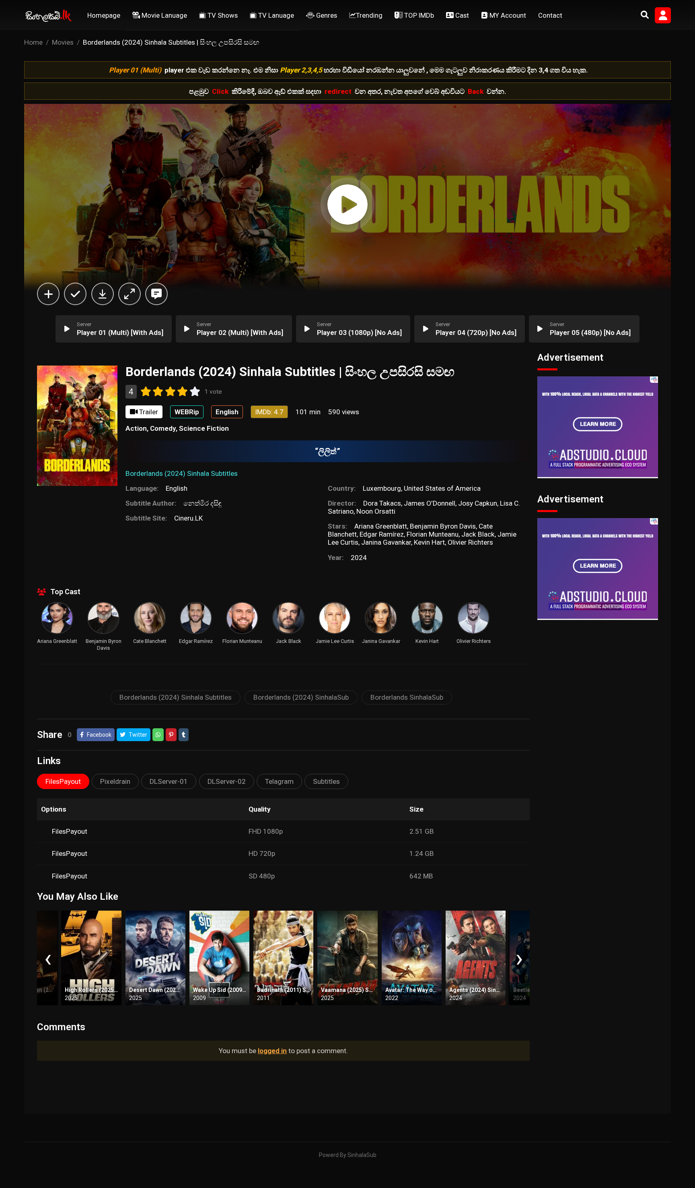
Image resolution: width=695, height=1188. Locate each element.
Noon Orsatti (375, 511)
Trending (369, 15)
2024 (359, 558)
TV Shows (222, 15)
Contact (550, 15)
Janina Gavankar (386, 542)
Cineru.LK (188, 518)
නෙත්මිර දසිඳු (202, 503)
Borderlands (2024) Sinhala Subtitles (175, 697)
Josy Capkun (477, 503)
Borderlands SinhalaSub (406, 697)
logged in (272, 1051)
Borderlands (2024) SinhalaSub (301, 697)
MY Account (507, 15)
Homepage (103, 15)
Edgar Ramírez (382, 534)
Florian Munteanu (433, 534)
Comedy (163, 428)
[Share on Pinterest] (171, 734)
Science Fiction (204, 428)
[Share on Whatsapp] (158, 734)
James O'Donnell (429, 503)
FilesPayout (69, 831)
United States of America (442, 488)
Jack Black (478, 534)
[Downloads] (102, 294)
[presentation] (47, 958)
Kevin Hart (429, 542)
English (176, 488)
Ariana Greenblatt (380, 526)
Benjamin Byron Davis (443, 526)
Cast (461, 15)
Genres (326, 15)
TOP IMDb (418, 15)
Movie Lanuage (163, 15)
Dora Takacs (382, 503)
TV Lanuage (275, 15)
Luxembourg (382, 488)
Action (136, 428)
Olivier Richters (470, 542)
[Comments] (156, 294)
